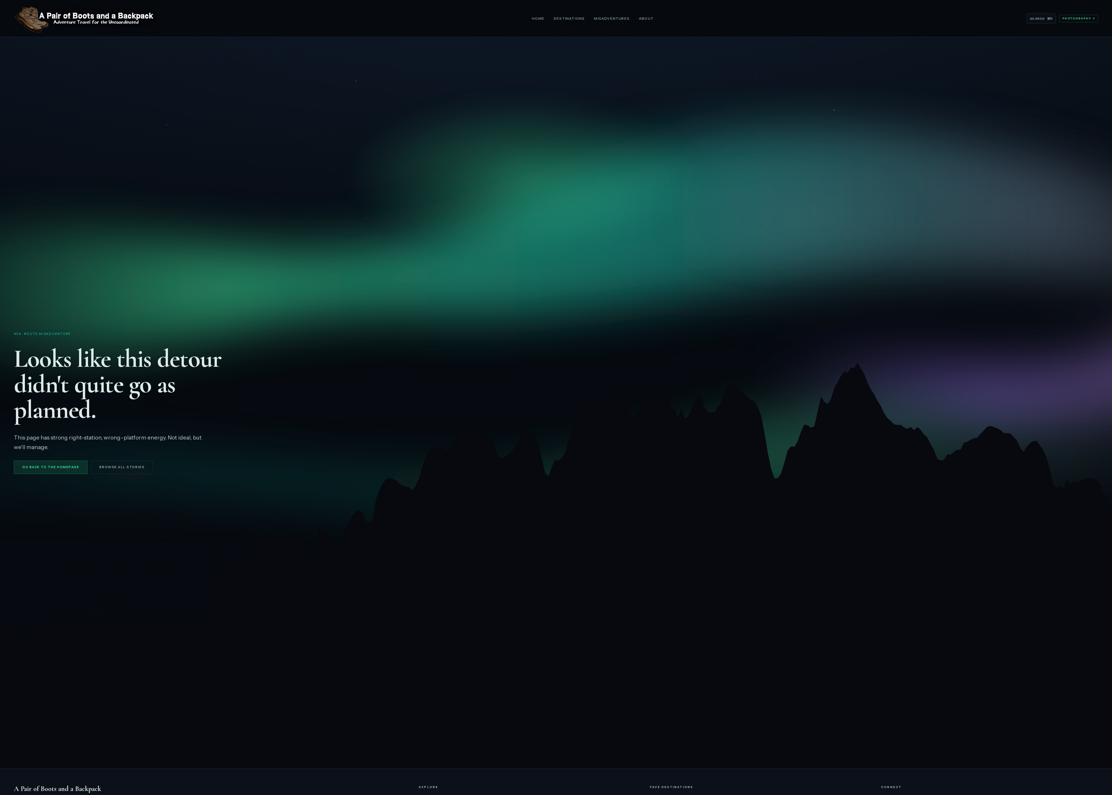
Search (1041, 18)
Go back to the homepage (50, 467)
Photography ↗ (1078, 18)
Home (538, 18)
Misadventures (612, 18)
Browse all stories (122, 467)
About (646, 18)
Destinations (569, 18)
